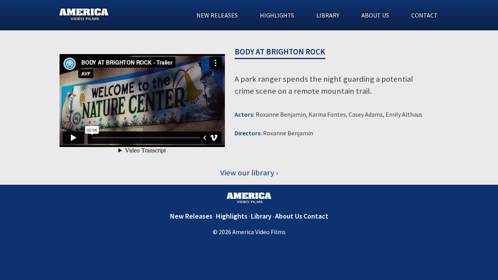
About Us (375, 15)
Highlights (277, 15)
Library (327, 15)
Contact (424, 15)
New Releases (217, 15)
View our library (247, 173)
